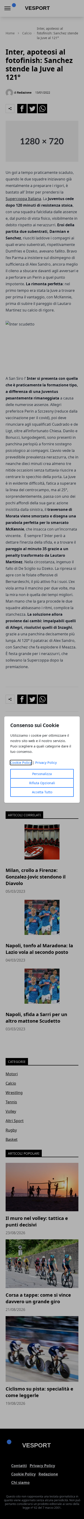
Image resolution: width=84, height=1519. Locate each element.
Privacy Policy (46, 762)
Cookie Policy (21, 762)
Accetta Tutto (42, 792)
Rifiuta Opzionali (42, 783)
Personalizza (42, 774)
